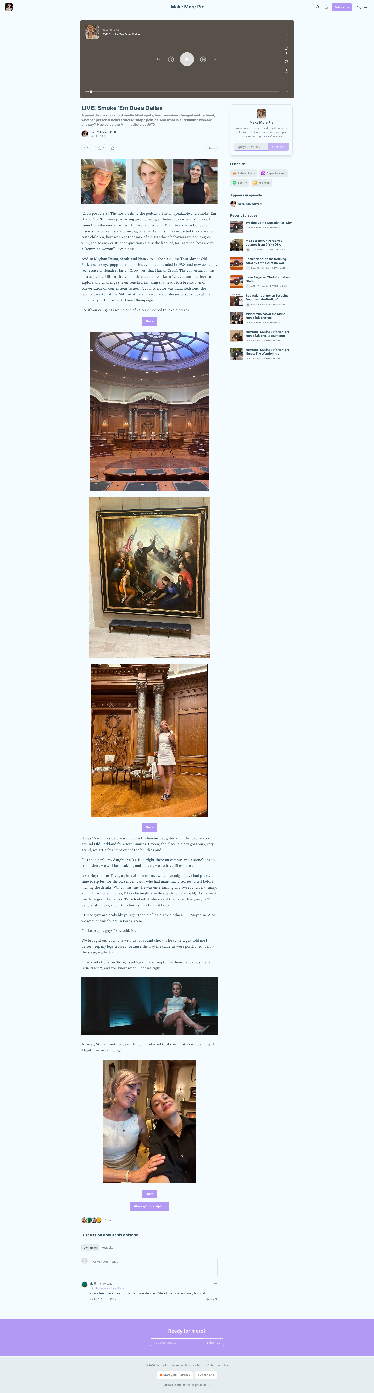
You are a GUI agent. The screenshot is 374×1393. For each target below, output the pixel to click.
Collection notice (218, 1365)
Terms (201, 1365)
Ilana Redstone (186, 288)
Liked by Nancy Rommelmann (109, 1288)
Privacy (189, 1365)
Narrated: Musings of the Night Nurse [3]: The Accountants (267, 333)
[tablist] (98, 1247)
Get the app (206, 1375)
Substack (168, 1385)
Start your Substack (176, 1375)
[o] (236, 227)
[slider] (185, 91)
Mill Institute (115, 276)
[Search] (317, 7)
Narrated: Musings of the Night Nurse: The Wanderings (267, 351)
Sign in (362, 7)
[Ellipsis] (216, 1283)
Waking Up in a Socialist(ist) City (269, 223)
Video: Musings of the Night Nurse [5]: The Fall (265, 316)
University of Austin (146, 225)
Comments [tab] (91, 1247)
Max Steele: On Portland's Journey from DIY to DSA (264, 242)
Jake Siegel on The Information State (268, 279)
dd (92, 1283)
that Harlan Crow (161, 270)
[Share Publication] (326, 7)
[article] (261, 227)
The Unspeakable (175, 213)
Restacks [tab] (107, 1247)
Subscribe (342, 7)
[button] (158, 59)
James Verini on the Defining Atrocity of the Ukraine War (266, 261)
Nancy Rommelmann (103, 132)
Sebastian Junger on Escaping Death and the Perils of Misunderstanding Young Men (267, 297)
